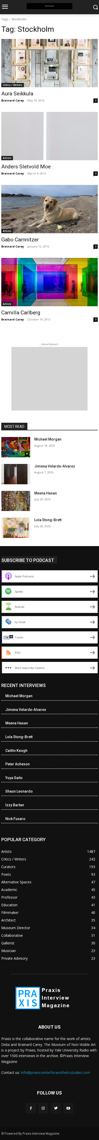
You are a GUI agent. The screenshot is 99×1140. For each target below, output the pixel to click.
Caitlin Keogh (16, 751)
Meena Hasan (45, 493)
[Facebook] (31, 1108)
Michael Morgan (47, 439)
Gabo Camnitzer (20, 240)
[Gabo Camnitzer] (49, 209)
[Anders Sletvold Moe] (49, 136)
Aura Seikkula (17, 94)
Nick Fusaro (15, 819)
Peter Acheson (17, 764)
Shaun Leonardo (19, 791)
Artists (7, 158)
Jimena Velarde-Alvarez (54, 466)
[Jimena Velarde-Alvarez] (15, 474)
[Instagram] (43, 1108)
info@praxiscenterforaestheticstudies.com (55, 1072)
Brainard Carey (12, 100)
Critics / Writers (12, 85)
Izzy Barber (14, 805)
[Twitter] (56, 1108)
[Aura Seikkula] (49, 63)
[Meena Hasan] (15, 501)
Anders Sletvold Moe (26, 167)
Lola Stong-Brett (47, 520)
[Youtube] (68, 1108)
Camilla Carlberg (20, 313)
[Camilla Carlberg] (49, 282)
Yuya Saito (14, 778)
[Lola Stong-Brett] (15, 528)
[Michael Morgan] (15, 447)
